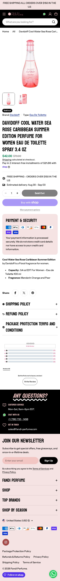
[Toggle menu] (4, 14)
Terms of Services (40, 468)
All (13, 31)
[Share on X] (24, 292)
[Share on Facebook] (15, 292)
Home (5, 31)
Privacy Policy (40, 556)
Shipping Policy (10, 562)
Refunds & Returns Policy (16, 556)
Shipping (6, 159)
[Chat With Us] (44, 14)
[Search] (53, 22)
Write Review (30, 381)
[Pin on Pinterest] (32, 292)
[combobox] (30, 21)
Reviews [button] (6, 369)
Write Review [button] (30, 346)
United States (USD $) (18, 520)
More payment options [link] (30, 210)
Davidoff (15, 114)
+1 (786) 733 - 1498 (18, 419)
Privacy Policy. (9, 472)
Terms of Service (32, 562)
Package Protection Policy (16, 551)
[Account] (50, 14)
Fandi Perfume (19, 568)
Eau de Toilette (38, 114)
